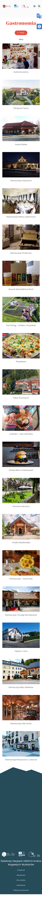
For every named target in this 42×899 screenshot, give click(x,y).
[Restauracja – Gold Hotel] (21, 567)
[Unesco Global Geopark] (22, 854)
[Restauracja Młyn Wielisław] (21, 676)
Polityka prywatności (21, 890)
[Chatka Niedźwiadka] (21, 531)
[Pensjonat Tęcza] (21, 96)
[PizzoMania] (21, 350)
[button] (39, 26)
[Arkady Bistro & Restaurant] (21, 458)
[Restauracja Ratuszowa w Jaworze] (21, 748)
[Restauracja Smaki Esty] (21, 241)
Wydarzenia (21, 885)
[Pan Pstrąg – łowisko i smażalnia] (21, 314)
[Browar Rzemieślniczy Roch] (21, 277)
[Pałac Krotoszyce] (21, 386)
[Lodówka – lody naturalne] (21, 422)
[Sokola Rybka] (21, 133)
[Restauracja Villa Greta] (21, 712)
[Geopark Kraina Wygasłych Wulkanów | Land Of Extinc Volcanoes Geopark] (7, 6)
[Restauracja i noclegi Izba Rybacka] (21, 603)
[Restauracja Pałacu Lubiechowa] (21, 205)
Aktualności (21, 875)
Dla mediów (21, 880)
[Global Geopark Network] (34, 854)
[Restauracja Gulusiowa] (21, 169)
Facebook (21, 870)
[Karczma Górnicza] (21, 495)
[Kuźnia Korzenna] (21, 60)
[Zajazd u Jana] (21, 639)
